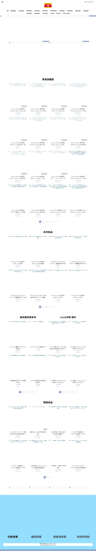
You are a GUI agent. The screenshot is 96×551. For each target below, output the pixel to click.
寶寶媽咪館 (37, 13)
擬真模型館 (69, 10)
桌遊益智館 (85, 10)
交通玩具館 (37, 10)
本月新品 (52, 13)
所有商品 (58, 13)
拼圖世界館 (77, 10)
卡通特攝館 (21, 10)
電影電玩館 (29, 10)
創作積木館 (45, 10)
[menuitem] (40, 222)
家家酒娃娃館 (53, 10)
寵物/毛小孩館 (66, 13)
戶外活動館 (45, 13)
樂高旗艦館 (13, 10)
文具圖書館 (62, 10)
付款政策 (13, 536)
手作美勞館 (29, 13)
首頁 (8, 10)
